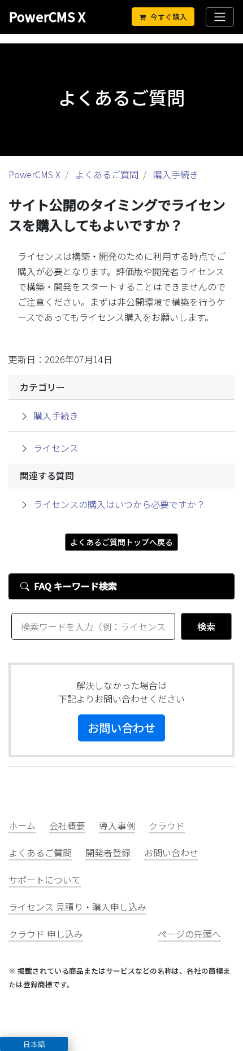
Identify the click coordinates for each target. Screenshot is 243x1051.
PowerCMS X (47, 16)
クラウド (167, 825)
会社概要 (67, 825)
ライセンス (56, 447)
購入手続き (175, 174)
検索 (206, 626)
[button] (34, 1044)
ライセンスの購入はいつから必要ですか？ (119, 504)
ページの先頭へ (189, 933)
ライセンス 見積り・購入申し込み (77, 906)
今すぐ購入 (168, 16)
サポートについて (44, 879)
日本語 (34, 1044)
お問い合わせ (121, 727)
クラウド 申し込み (45, 933)
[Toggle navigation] (220, 17)
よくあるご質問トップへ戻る (121, 541)
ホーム (22, 825)
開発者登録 (108, 852)
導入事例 (117, 825)
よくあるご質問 (106, 174)
